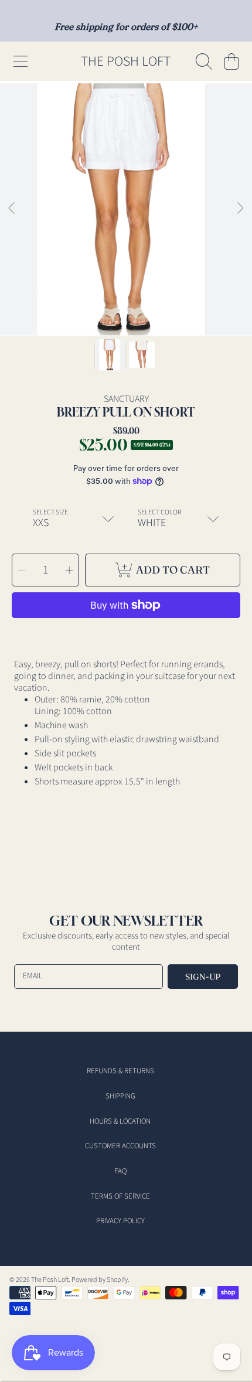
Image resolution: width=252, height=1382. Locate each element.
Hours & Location (120, 1121)
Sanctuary (126, 399)
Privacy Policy (120, 1221)
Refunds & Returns (120, 1071)
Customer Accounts (120, 1146)
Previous (12, 208)
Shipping (120, 1096)
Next (239, 208)
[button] (20, 61)
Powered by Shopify (99, 1280)
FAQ (120, 1171)
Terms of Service (120, 1196)
